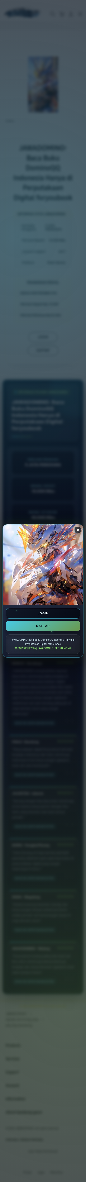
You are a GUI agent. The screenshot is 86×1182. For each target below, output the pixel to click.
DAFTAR (43, 626)
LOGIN (43, 613)
